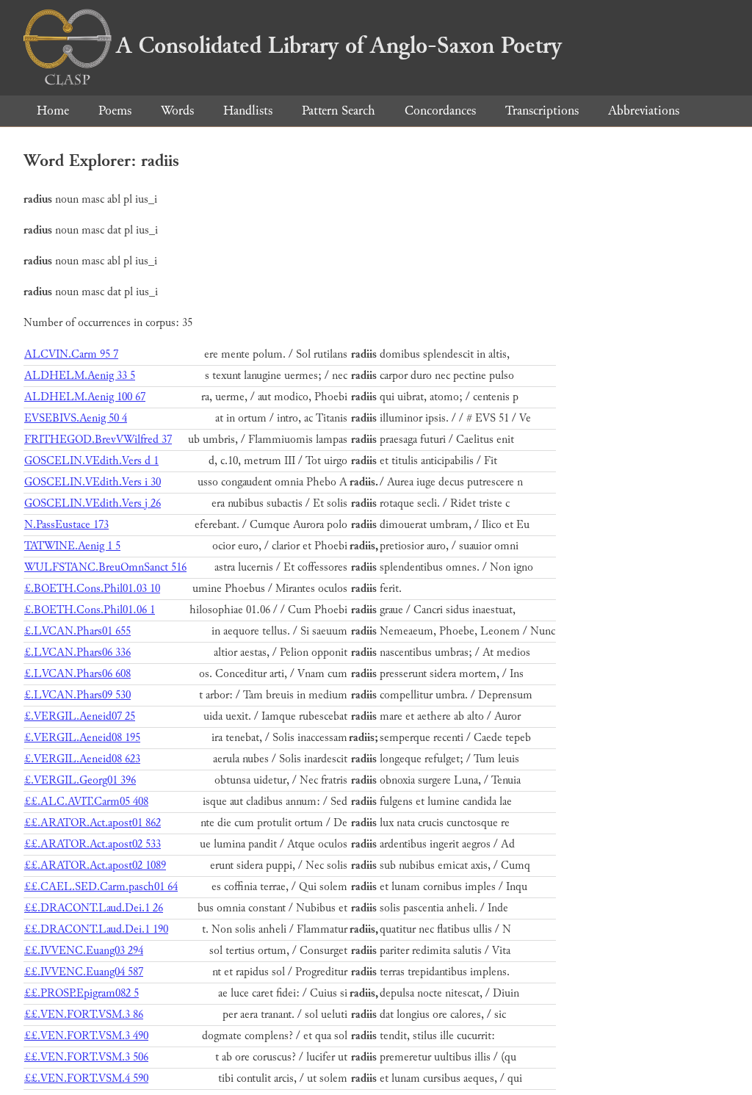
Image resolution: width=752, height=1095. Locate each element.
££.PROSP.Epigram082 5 (81, 993)
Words (177, 110)
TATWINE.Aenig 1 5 (72, 546)
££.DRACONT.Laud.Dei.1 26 (93, 908)
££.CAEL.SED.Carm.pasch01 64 (101, 886)
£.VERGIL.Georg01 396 (80, 780)
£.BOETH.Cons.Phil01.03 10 (92, 588)
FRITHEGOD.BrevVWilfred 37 (98, 439)
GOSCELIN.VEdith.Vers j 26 (92, 503)
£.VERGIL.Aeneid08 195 (82, 737)
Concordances (440, 110)
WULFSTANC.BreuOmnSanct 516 (105, 567)
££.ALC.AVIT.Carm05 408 (86, 801)
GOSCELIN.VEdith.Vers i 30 (92, 482)
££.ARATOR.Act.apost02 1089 (95, 865)
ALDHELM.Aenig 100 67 (84, 397)
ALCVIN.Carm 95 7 (71, 354)
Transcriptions (542, 110)
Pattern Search (338, 110)
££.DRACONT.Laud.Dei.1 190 (96, 929)
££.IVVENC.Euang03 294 (83, 950)
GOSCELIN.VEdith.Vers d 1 (91, 460)
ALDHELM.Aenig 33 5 (79, 375)
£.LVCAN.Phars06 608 (77, 673)
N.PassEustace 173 (66, 524)
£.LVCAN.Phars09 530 (77, 695)
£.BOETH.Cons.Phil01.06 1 (89, 609)
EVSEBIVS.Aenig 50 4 (75, 418)
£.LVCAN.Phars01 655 (77, 631)
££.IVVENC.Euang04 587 (83, 972)
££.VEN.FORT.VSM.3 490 (86, 1035)
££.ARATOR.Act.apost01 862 (92, 822)
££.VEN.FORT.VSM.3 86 (83, 1014)
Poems (114, 110)
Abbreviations (643, 110)
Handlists (247, 110)
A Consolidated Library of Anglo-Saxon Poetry (339, 45)
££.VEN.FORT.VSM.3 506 (86, 1057)
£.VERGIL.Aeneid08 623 (82, 759)
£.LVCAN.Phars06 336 (77, 652)
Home (53, 110)
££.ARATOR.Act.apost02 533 (92, 844)
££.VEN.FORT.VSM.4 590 (86, 1078)
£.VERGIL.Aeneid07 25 (79, 716)
